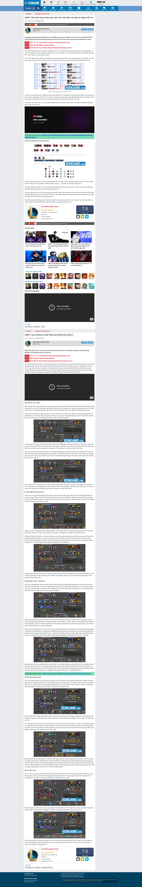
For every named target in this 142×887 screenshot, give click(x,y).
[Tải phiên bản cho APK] (87, 216)
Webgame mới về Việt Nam (93, 879)
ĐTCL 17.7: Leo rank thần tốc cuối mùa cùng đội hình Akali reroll (49, 42)
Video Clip (61, 10)
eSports (45, 10)
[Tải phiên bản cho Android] (82, 216)
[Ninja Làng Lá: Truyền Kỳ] (84, 276)
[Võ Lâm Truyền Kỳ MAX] (77, 276)
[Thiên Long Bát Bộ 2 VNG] (70, 276)
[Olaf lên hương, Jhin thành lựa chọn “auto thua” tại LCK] (35, 237)
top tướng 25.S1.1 (29, 867)
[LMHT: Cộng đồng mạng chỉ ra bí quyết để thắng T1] (81, 256)
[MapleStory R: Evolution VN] (92, 276)
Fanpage (91, 29)
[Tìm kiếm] (38, 8)
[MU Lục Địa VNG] (42, 276)
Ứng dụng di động (71, 879)
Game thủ (104, 10)
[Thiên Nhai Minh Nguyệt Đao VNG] (56, 276)
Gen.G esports (36, 326)
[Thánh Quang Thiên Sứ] (49, 276)
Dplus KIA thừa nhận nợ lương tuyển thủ (42, 45)
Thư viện (112, 10)
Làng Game (78, 10)
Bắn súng (53, 10)
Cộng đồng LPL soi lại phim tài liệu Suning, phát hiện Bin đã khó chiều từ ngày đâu (80, 246)
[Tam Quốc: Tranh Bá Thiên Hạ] (28, 276)
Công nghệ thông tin (78, 879)
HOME (28, 8)
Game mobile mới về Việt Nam (103, 879)
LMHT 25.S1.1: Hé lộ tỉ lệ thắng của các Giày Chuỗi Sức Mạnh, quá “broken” (67, 673)
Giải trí (96, 10)
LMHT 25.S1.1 (37, 867)
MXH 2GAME (85, 879)
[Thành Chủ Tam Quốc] (70, 286)
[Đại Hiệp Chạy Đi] (84, 286)
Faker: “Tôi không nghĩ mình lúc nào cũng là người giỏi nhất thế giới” (58, 246)
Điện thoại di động (65, 879)
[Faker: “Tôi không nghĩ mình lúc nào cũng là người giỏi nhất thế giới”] (58, 237)
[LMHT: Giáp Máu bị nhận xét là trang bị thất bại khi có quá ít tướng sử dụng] (58, 256)
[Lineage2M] (35, 276)
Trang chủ (84, 29)
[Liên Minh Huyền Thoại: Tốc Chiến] (92, 286)
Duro (43, 326)
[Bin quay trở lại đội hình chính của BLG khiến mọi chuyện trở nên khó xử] (35, 256)
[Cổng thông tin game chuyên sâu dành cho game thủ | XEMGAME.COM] (32, 3)
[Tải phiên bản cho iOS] (78, 216)
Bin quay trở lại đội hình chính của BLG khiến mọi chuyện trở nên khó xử (35, 265)
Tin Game (70, 10)
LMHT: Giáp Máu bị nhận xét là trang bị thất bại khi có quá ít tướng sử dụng (57, 265)
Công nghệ (88, 10)
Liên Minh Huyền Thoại (42, 14)
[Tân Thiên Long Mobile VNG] (63, 276)
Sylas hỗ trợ (28, 326)
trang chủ (85, 213)
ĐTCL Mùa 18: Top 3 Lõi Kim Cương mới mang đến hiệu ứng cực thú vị (51, 47)
